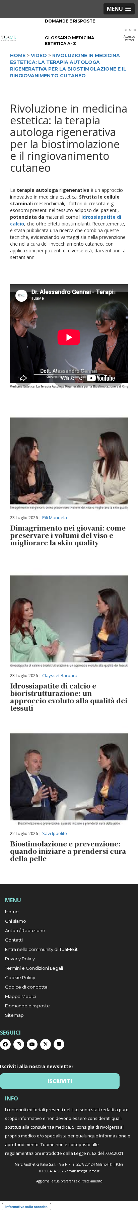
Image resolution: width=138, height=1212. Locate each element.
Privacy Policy (20, 958)
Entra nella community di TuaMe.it (41, 949)
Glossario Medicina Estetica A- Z (69, 40)
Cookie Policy (20, 977)
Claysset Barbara (59, 675)
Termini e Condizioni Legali (34, 968)
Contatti (14, 940)
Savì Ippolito (54, 833)
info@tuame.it (88, 1171)
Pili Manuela (54, 517)
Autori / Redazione (25, 930)
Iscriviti (60, 1081)
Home (12, 911)
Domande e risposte (70, 21)
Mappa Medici (20, 996)
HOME (17, 55)
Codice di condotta (26, 987)
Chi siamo (15, 921)
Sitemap (14, 1015)
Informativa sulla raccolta (26, 1207)
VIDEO (39, 55)
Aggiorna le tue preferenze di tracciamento (69, 1181)
